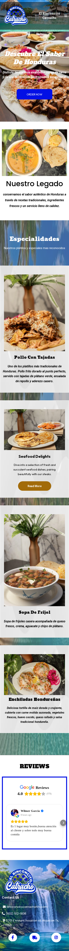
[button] (65, 16)
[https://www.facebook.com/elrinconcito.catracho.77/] (12, 937)
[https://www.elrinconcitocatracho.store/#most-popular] (34, 882)
